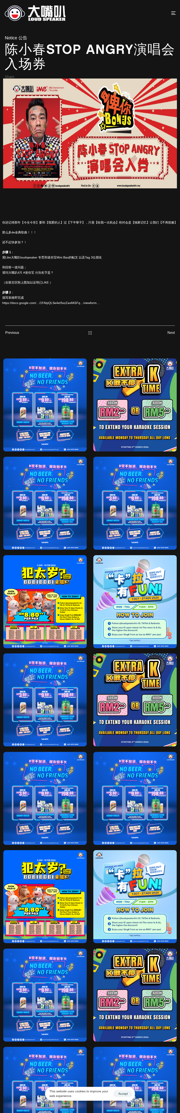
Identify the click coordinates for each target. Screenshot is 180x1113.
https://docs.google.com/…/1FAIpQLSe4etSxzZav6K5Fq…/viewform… (51, 303)
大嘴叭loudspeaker (24, 257)
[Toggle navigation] (147, 13)
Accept (123, 1093)
